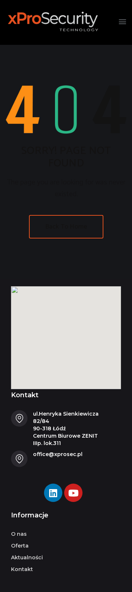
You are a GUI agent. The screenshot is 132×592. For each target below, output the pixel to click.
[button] (122, 21)
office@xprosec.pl (57, 454)
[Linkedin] (53, 493)
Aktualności (27, 557)
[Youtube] (73, 493)
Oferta (20, 545)
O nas (19, 534)
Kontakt (22, 569)
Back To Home (66, 226)
